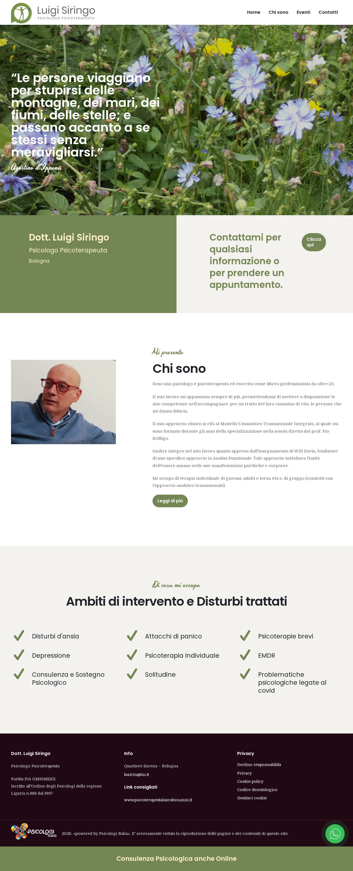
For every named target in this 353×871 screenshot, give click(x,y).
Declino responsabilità (259, 764)
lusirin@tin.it (136, 774)
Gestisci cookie (252, 798)
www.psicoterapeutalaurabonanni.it (158, 800)
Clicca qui (314, 242)
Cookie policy (250, 781)
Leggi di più (170, 501)
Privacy (244, 773)
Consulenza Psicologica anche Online (176, 858)
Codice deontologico (257, 790)
